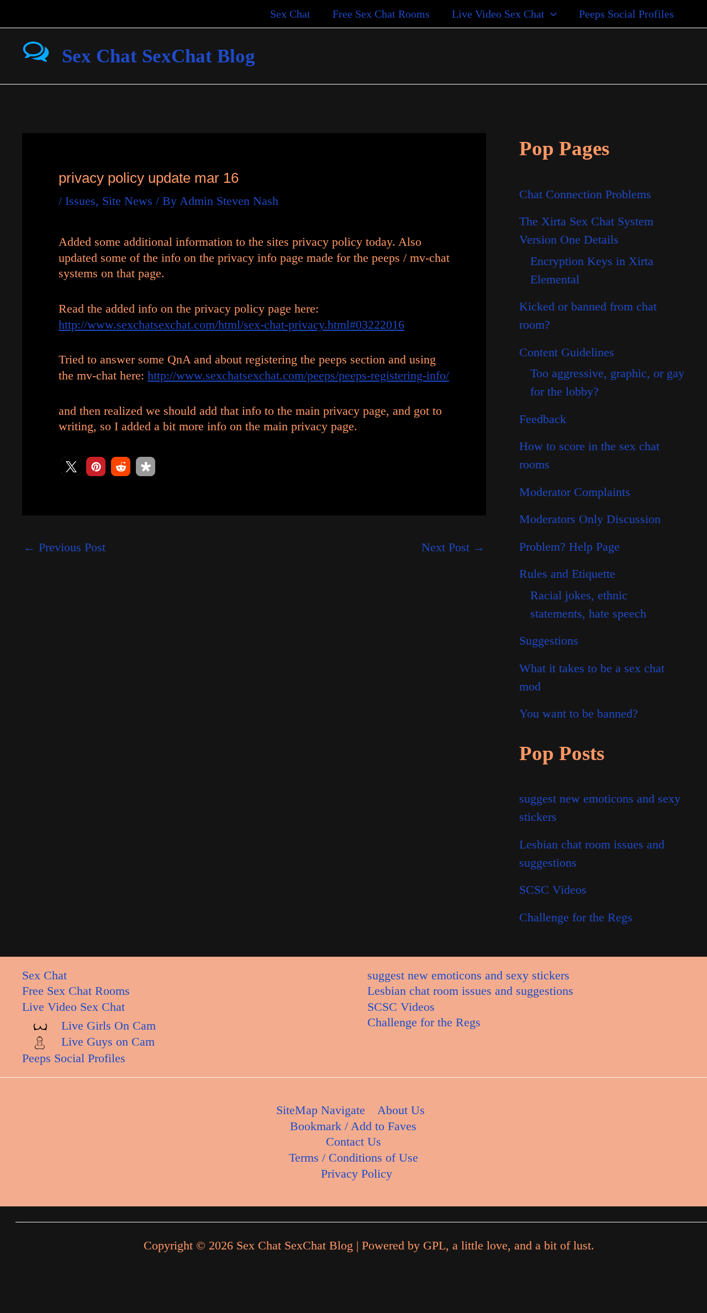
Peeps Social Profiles (626, 14)
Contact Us (353, 1141)
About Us (401, 1110)
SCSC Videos (553, 890)
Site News (127, 201)
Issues (80, 201)
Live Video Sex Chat (498, 14)
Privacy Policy (356, 1173)
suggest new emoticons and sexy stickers (468, 975)
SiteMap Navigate (320, 1110)
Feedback (542, 419)
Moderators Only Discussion (590, 519)
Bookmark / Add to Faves (353, 1126)
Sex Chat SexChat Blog (158, 56)
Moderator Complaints (574, 492)
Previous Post (64, 547)
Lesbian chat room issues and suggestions (470, 991)
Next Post (453, 547)
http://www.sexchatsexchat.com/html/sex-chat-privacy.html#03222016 (231, 324)
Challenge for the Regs (575, 917)
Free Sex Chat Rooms (381, 14)
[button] (551, 14)
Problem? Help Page (569, 546)
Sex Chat (290, 14)
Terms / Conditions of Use (353, 1157)
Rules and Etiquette (567, 574)
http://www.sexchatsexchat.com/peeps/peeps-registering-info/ (298, 375)
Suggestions (548, 640)
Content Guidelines (566, 352)
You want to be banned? (578, 713)
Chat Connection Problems (585, 194)
